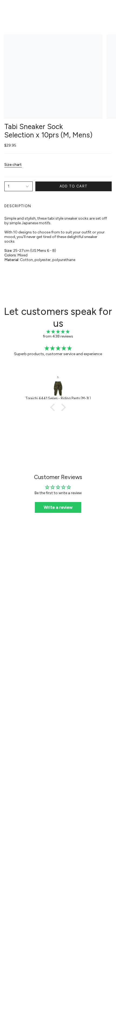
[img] (58, 331)
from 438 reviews (58, 336)
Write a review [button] (58, 507)
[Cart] (108, 9)
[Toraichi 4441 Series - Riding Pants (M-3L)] (58, 388)
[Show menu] (7, 9)
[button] (54, 407)
